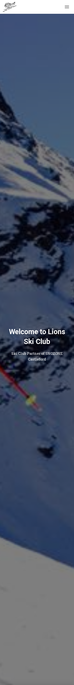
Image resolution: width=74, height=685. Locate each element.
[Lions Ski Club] (11, 7)
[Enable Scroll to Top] (66, 677)
